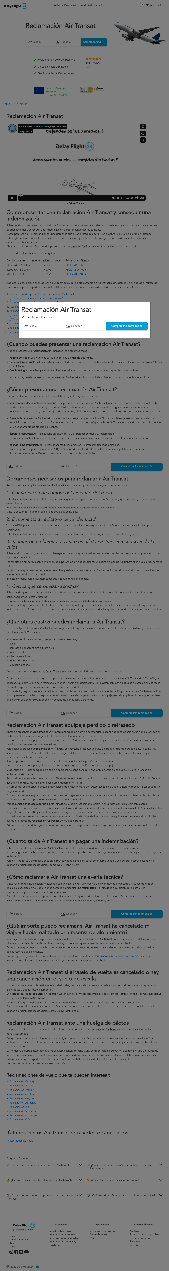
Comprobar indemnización (127, 326)
